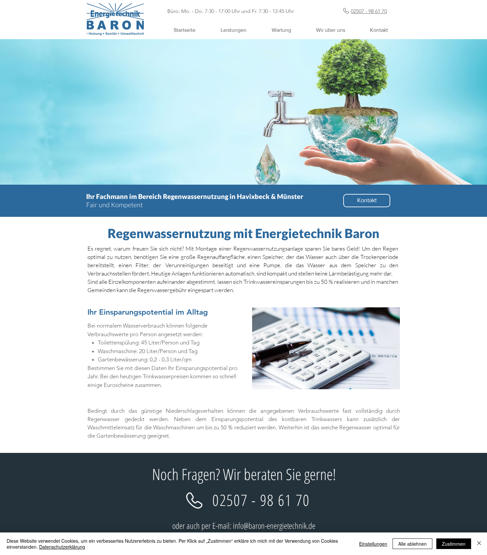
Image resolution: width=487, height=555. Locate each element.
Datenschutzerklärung (62, 546)
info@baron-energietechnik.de (274, 525)
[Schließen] (479, 544)
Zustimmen (453, 543)
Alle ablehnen (412, 543)
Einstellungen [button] (373, 543)
